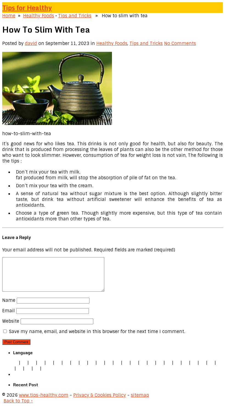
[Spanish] (41, 363)
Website (10, 321)
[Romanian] (83, 363)
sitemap (140, 395)
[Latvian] (160, 363)
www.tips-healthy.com (43, 395)
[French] (151, 363)
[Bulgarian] (126, 363)
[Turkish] (109, 363)
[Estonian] (143, 363)
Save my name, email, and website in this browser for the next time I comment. (97, 331)
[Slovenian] (202, 363)
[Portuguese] (185, 363)
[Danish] (134, 363)
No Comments (180, 43)
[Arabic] (28, 368)
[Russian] (194, 363)
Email (8, 311)
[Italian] (49, 363)
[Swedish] (211, 363)
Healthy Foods (38, 16)
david (31, 43)
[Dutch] (66, 363)
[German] (24, 363)
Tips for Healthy (27, 7)
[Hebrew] (117, 363)
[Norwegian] (177, 363)
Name (8, 300)
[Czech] (32, 363)
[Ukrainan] (19, 368)
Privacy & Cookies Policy (99, 395)
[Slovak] (92, 363)
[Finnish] (100, 363)
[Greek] (219, 363)
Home (8, 16)
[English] (15, 363)
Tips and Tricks (74, 16)
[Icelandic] (45, 368)
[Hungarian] (168, 363)
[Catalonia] (36, 368)
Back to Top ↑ (18, 401)
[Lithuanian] (58, 363)
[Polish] (75, 363)
